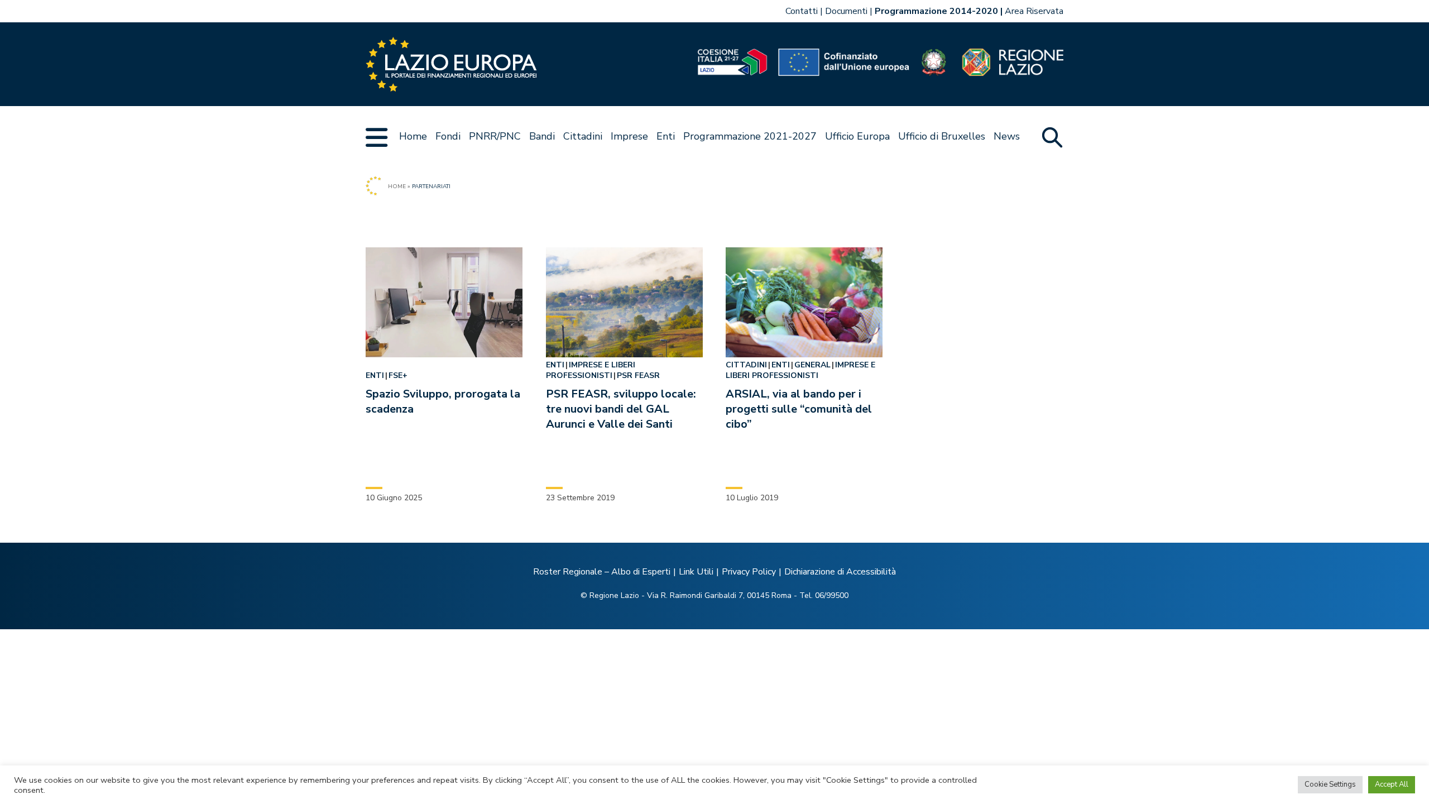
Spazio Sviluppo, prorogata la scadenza (443, 401)
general (812, 365)
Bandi (542, 136)
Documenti (846, 11)
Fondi (448, 136)
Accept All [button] (1391, 784)
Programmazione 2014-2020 (936, 11)
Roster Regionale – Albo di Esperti (601, 572)
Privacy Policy (749, 572)
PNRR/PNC (495, 136)
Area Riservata (1034, 11)
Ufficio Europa (857, 136)
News (1007, 136)
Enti (665, 136)
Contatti (801, 11)
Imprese (629, 136)
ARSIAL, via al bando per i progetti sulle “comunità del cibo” (799, 409)
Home (413, 136)
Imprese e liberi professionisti (590, 370)
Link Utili (696, 572)
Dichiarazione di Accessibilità (840, 572)
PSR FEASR (638, 375)
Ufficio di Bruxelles (941, 136)
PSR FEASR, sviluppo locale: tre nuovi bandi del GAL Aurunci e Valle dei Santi (621, 409)
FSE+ (398, 375)
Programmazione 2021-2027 (750, 136)
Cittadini (582, 136)
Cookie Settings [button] (1330, 784)
